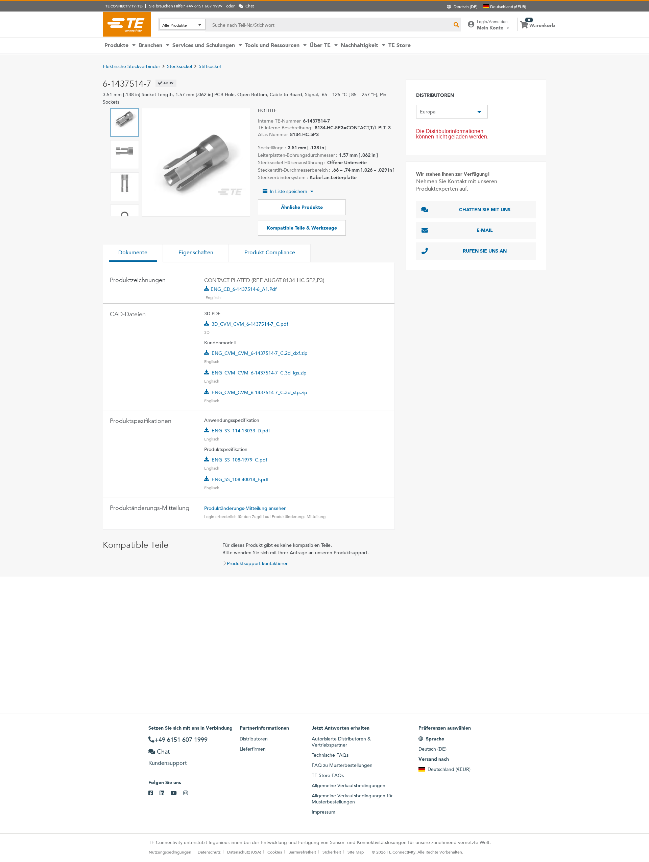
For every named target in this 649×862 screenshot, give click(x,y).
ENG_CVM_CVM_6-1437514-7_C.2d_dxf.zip (260, 353)
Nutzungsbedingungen (170, 852)
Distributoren (254, 739)
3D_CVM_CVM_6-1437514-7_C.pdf (250, 324)
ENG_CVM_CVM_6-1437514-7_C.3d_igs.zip (259, 373)
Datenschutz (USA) (244, 852)
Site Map (355, 852)
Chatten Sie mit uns (484, 210)
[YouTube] (177, 793)
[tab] (133, 253)
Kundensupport (167, 763)
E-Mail (485, 230)
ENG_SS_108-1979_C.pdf (239, 460)
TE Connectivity (127, 24)
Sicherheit (331, 852)
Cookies (274, 852)
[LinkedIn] (165, 793)
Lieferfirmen (253, 749)
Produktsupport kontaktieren (258, 563)
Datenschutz (209, 852)
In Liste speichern (288, 191)
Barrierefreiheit (302, 852)
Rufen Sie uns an (485, 251)
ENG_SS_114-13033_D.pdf (241, 431)
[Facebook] (154, 793)
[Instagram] (188, 793)
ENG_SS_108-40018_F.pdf (240, 479)
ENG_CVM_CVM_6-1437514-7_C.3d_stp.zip (259, 392)
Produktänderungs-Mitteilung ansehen (245, 508)
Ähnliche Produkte (302, 207)
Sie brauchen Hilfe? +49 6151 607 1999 (185, 5)
